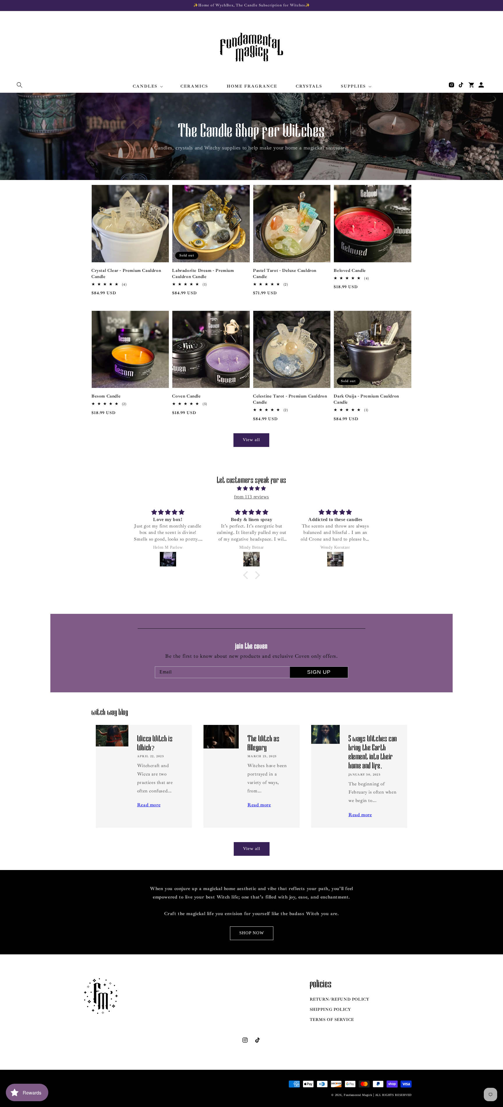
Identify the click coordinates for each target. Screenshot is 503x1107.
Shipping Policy (330, 1009)
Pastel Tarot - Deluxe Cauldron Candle (284, 273)
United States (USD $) (114, 1091)
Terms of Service (332, 1019)
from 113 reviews (251, 496)
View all (251, 439)
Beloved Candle (350, 270)
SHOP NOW (251, 932)
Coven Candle (186, 396)
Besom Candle (106, 396)
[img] (251, 488)
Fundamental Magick (358, 1095)
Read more (148, 805)
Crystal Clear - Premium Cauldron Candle (126, 273)
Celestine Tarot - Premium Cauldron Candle (290, 399)
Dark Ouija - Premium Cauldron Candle (366, 399)
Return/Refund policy (339, 999)
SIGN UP (319, 672)
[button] (19, 85)
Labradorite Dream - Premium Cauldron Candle (203, 273)
